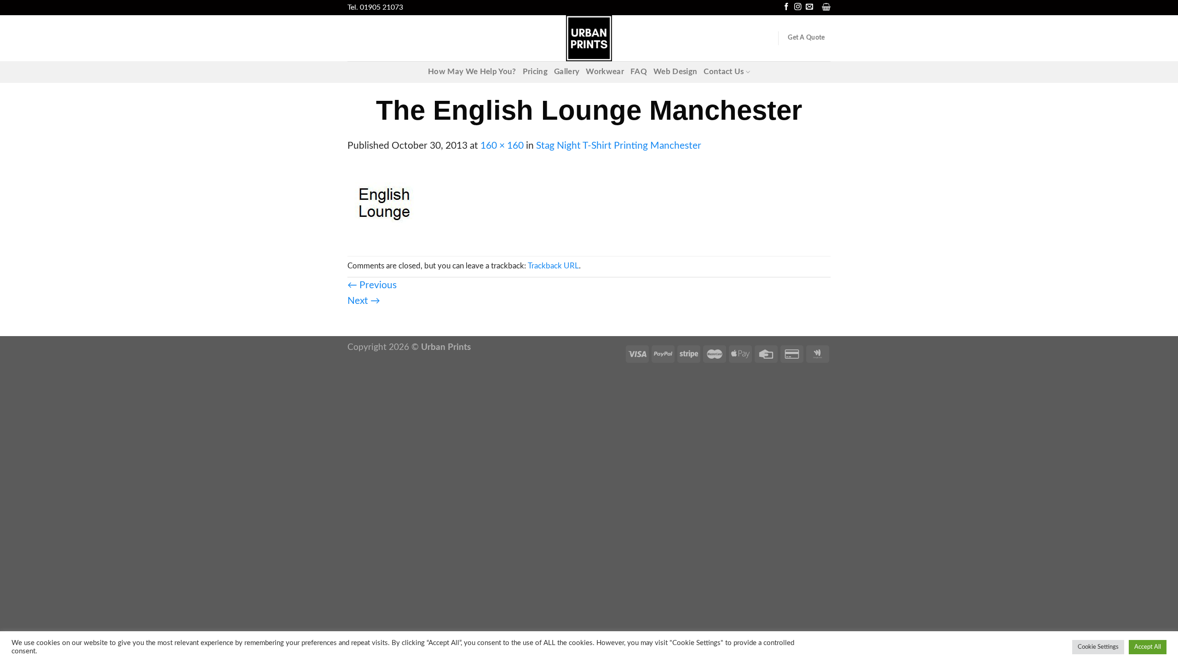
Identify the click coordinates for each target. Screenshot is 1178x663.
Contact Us (724, 72)
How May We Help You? (472, 72)
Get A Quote (806, 38)
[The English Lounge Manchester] (384, 204)
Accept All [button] (1147, 647)
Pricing (535, 72)
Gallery (566, 72)
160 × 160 (502, 146)
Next (363, 301)
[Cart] (826, 7)
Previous (372, 285)
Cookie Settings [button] (1098, 647)
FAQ (638, 72)
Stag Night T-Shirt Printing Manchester (618, 146)
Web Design (675, 72)
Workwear (605, 72)
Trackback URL (553, 266)
